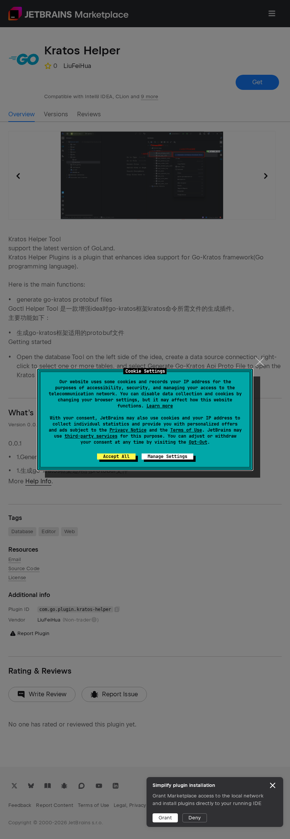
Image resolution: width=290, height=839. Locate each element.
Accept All (116, 456)
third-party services (91, 436)
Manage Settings (167, 456)
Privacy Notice (128, 430)
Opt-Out (198, 442)
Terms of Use (186, 430)
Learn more (160, 406)
